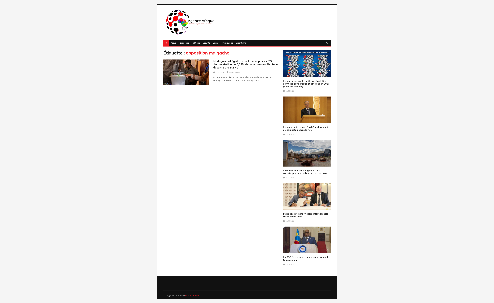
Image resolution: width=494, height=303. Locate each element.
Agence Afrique (234, 72)
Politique (196, 43)
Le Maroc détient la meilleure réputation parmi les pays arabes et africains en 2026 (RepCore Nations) (306, 84)
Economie (184, 43)
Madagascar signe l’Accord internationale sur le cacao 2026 (305, 215)
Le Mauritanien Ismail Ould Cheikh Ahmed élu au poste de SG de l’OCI (305, 128)
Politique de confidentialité (234, 43)
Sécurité (206, 43)
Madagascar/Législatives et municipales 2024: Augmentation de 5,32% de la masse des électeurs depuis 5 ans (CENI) (246, 64)
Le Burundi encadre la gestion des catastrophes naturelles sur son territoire (305, 172)
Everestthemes (192, 295)
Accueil (174, 43)
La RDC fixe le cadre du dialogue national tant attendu (305, 258)
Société (216, 43)
